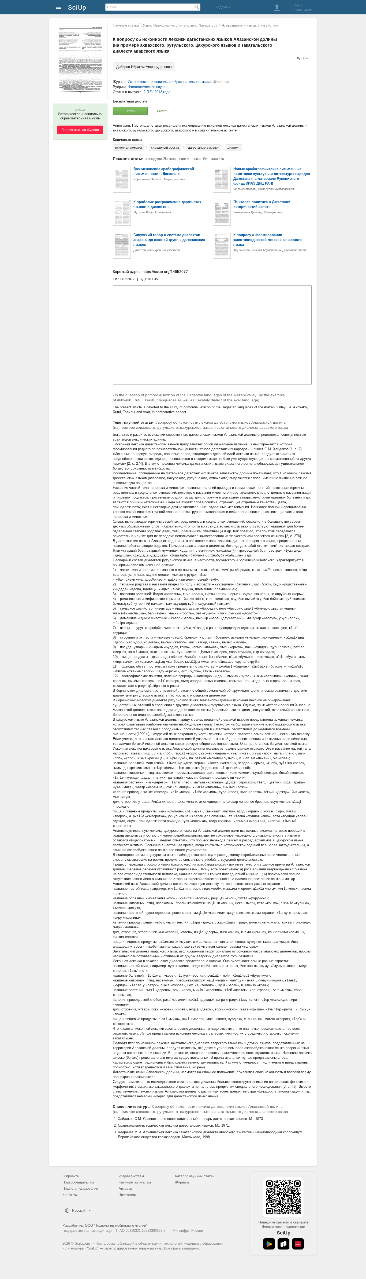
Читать (130, 110)
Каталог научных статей (194, 1176)
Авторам (126, 1188)
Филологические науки (146, 87)
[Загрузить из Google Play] (269, 1244)
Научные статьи (126, 25)
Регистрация (303, 9)
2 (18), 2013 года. (157, 92)
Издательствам (131, 1176)
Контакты (69, 1195)
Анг (307, 58)
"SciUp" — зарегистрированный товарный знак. (125, 1248)
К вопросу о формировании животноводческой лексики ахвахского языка (267, 240)
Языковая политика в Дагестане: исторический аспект (261, 204)
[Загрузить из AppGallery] (298, 1244)
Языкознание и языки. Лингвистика (250, 25)
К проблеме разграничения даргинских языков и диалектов (167, 204)
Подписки (223, 7)
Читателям (127, 1195)
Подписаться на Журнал (80, 130)
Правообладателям (78, 1182)
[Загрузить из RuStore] (283, 1244)
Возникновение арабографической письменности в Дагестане (163, 171)
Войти (298, 5)
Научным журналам (135, 1182)
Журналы (182, 1182)
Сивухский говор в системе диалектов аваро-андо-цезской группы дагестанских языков (169, 240)
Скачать (162, 110)
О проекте (70, 1176)
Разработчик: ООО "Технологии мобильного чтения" (104, 1225)
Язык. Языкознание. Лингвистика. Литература (180, 25)
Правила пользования (80, 1188)
